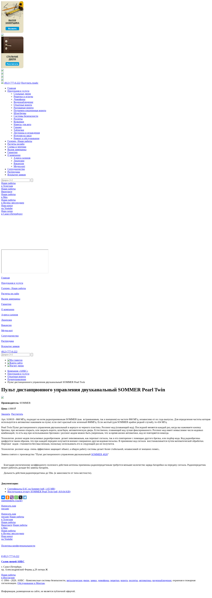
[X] (20, 497)
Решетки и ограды (23, 96)
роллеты (133, 580)
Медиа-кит (19, 166)
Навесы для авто (22, 124)
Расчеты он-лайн (10, 293)
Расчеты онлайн (16, 144)
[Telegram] (25, 497)
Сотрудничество (16, 169)
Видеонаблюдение (23, 102)
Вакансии (19, 163)
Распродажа (13, 172)
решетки (114, 580)
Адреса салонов (22, 158)
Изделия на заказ (23, 135)
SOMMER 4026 (99, 454)
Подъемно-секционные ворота (30, 110)
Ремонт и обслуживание (26, 138)
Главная (11, 88)
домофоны (103, 580)
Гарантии (12, 152)
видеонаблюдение (161, 580)
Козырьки (19, 121)
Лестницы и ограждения (27, 132)
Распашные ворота (24, 107)
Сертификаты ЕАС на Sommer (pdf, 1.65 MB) (31, 488)
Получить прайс (29, 83)
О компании (13, 155)
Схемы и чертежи (16, 146)
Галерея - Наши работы (19, 141)
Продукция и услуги (18, 91)
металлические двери (78, 580)
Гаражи (18, 127)
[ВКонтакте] (3, 497)
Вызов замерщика (16, 149)
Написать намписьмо (8, 507)
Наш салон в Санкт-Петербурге (12, 212)
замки (93, 580)
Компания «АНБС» (17, 371)
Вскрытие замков (16, 174)
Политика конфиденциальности (18, 545)
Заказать (5, 414)
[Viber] (12, 497)
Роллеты (18, 119)
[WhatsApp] (16, 497)
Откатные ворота (23, 105)
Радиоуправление (16, 379)
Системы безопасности (26, 116)
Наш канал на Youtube (7, 207)
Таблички (19, 130)
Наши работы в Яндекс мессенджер (12, 201)
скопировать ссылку (12, 500)
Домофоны (19, 99)
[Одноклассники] (7, 497)
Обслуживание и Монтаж (31, 583)
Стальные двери (22, 93)
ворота (124, 580)
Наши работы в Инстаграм (8, 576)
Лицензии (19, 160)
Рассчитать (17, 414)
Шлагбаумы (20, 113)
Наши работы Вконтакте (8, 190)
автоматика (145, 580)
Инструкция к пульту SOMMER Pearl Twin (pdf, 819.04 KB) (38, 491)
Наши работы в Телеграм (8, 184)
